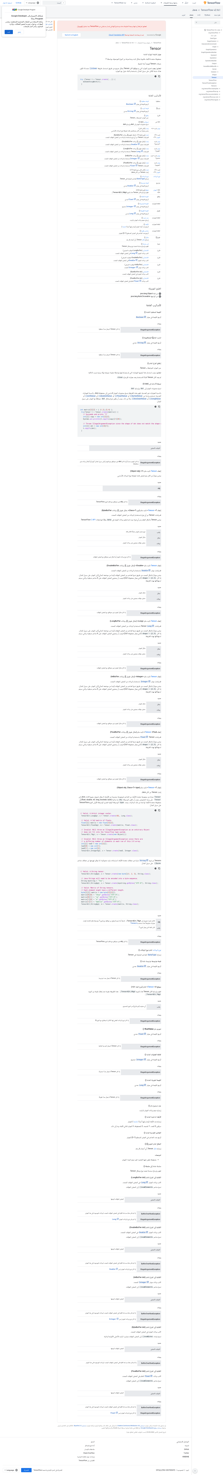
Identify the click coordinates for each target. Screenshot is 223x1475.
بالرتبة (124, 227)
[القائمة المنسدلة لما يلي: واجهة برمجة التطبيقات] (160, 3)
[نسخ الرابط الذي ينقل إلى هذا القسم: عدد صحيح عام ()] (145, 1105)
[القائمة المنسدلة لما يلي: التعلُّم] (182, 3)
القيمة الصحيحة (144, 204)
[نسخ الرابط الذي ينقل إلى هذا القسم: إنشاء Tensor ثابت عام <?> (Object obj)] (127, 471)
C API (93, 520)
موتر (158, 128)
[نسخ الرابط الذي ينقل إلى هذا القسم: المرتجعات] (152, 1155)
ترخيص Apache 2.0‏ (80, 1425)
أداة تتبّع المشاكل (90, 1445)
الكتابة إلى (146, 250)
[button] (208, 30)
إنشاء (147, 128)
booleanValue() (139, 399)
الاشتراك (26, 1470)
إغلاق (19, 32)
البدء (8, 32)
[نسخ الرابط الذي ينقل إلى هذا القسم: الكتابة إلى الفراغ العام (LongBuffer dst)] (128, 1177)
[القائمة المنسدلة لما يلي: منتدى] (131, 3)
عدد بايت (146, 218)
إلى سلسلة (146, 244)
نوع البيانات (156, 176)
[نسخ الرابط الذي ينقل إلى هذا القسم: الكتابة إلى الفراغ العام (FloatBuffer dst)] (128, 1371)
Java (194, 10)
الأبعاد (147, 224)
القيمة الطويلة (145, 211)
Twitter (186, 1453)
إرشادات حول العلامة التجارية (86, 1457)
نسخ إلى (146, 122)
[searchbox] (207, 22)
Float (132, 166)
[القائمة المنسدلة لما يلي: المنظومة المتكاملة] (142, 3)
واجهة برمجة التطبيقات (170, 3)
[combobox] (54, 3)
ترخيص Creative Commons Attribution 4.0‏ (130, 1425)
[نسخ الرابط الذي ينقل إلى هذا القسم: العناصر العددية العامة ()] (141, 1132)
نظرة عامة (217, 15)
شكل (147, 237)
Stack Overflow (89, 1453)
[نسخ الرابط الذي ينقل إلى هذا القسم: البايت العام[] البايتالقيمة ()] (139, 337)
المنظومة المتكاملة (150, 3)
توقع (147, 190)
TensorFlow (157, 43)
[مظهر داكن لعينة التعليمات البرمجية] (155, 76)
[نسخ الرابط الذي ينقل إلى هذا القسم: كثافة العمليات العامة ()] (142, 1054)
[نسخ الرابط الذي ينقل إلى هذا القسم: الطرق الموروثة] (146, 288)
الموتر (158, 137)
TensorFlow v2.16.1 (210, 10)
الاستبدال (80, 26)
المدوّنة (187, 1445)
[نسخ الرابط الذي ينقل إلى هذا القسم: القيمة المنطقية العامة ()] (141, 312)
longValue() (155, 399)
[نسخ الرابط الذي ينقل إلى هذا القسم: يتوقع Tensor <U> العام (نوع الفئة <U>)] (128, 987)
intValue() (90, 396)
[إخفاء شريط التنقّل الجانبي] (195, 1470)
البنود (187, 1470)
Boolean (129, 104)
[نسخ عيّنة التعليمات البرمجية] (159, 76)
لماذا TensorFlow (120, 3)
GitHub (18, 3)
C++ (198, 15)
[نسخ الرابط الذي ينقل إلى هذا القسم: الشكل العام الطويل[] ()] (142, 1144)
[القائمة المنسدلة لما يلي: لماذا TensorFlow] (111, 3)
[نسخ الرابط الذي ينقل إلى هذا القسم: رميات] (155, 323)
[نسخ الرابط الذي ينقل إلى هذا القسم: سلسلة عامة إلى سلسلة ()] (140, 1166)
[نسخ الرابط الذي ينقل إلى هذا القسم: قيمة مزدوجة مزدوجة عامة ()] (137, 961)
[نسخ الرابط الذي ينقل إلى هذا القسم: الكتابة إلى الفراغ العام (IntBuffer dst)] (130, 1277)
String (130, 111)
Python (207, 15)
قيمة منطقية (145, 101)
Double (134, 144)
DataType (141, 179)
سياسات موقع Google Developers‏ (151, 1428)
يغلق (147, 115)
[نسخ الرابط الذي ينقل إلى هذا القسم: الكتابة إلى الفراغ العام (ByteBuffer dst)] (129, 1327)
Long (138, 151)
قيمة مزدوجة (145, 183)
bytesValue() (136, 396)
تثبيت (194, 3)
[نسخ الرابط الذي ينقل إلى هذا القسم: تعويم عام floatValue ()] (140, 1029)
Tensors (134, 923)
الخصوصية (180, 1470)
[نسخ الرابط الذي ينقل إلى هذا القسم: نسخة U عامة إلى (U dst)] (140, 383)
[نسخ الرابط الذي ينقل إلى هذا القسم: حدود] (155, 442)
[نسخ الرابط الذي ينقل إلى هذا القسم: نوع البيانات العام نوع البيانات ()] (135, 950)
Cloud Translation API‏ (117, 35)
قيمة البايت (145, 108)
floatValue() (121, 396)
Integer (133, 158)
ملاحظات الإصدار (89, 1449)
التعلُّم (186, 3)
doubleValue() (105, 396)
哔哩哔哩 (185, 1457)
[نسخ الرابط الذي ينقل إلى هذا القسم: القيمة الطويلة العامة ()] (142, 1080)
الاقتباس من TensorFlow (87, 1460)
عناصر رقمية (145, 231)
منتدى (135, 3)
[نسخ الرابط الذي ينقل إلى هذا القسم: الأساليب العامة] (146, 95)
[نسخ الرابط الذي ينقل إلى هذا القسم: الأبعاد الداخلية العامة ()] (142, 1117)
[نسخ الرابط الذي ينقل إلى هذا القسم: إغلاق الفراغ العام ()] (144, 363)
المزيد (183, 15)
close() (93, 68)
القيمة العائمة (145, 196)
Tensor (154, 471)
